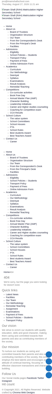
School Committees (20, 121)
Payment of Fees (18, 61)
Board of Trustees (19, 32)
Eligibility (14, 52)
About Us (10, 29)
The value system (19, 118)
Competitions (12, 89)
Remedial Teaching (19, 87)
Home (9, 26)
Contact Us (11, 138)
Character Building (19, 101)
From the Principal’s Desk (23, 43)
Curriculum (15, 69)
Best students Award (20, 133)
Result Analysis (17, 84)
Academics (11, 66)
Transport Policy (18, 58)
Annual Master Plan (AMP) (23, 98)
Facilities (14, 46)
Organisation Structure (21, 35)
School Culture (13, 115)
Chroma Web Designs (23, 392)
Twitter (40, 378)
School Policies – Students (23, 55)
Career (13, 141)
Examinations (17, 81)
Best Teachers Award (20, 136)
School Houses (17, 124)
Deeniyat (14, 75)
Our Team (15, 37)
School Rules (16, 130)
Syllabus (14, 78)
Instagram (7, 381)
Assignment (12, 309)
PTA (12, 127)
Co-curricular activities (21, 92)
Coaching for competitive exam (25, 110)
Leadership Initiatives (20, 104)
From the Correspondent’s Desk (26, 40)
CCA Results (16, 112)
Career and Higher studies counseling (29, 107)
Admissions (12, 49)
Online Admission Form (21, 63)
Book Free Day (17, 95)
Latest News (12, 294)
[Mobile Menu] (3, 146)
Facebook (32, 378)
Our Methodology (18, 72)
